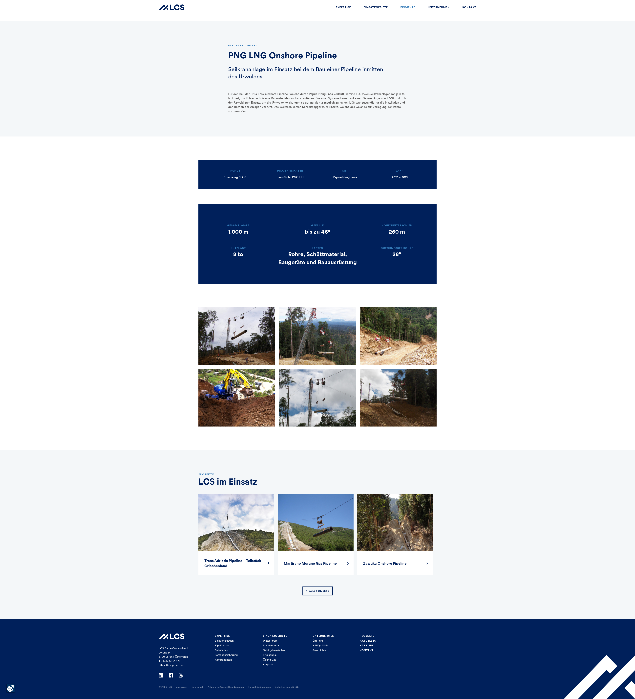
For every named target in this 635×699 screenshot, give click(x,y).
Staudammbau (271, 645)
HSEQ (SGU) (320, 645)
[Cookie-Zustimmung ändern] (11, 688)
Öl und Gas (269, 659)
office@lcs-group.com (172, 665)
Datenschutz (197, 686)
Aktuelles (368, 640)
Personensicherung (226, 654)
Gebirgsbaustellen (274, 650)
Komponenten (223, 659)
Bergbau (268, 664)
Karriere (367, 645)
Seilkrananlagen (224, 640)
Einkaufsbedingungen (259, 686)
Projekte (407, 7)
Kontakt (469, 7)
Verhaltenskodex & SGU (287, 686)
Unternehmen (439, 7)
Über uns (318, 640)
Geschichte (319, 650)
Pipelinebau (222, 645)
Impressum (181, 686)
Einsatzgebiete (376, 7)
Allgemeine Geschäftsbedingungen (226, 686)
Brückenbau (270, 654)
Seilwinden (221, 650)
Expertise (343, 7)
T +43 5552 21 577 (169, 661)
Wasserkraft (270, 640)
